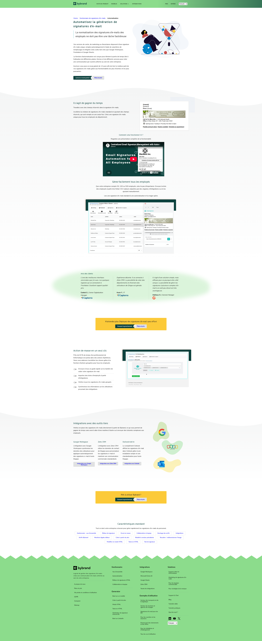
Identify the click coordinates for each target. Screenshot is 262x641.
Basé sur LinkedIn (118, 618)
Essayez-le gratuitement (124, 326)
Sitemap (76, 605)
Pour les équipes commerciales (174, 583)
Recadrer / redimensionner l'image (170, 537)
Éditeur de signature (108, 533)
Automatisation (117, 576)
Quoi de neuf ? (173, 612)
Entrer (173, 3)
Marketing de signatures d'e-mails (177, 578)
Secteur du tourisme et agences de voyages (148, 606)
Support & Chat (173, 595)
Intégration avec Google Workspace (84, 464)
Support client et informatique (174, 572)
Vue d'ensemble (117, 572)
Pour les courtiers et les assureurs (148, 617)
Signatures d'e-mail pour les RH (149, 612)
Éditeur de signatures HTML (121, 580)
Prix (166, 3)
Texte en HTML (133, 542)
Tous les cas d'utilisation (148, 634)
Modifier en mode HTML (115, 542)
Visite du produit (102, 3)
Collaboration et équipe (144, 533)
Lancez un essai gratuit (83, 78)
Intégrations (136, 3)
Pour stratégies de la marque (177, 588)
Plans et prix (98, 78)
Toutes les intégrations (148, 588)
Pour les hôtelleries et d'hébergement (147, 629)
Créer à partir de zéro (122, 537)
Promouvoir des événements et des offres (149, 623)
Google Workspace (146, 572)
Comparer (77, 601)
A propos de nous (79, 584)
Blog (170, 599)
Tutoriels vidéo (173, 604)
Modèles (114, 3)
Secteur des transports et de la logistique (149, 601)
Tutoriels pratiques (174, 608)
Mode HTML (116, 604)
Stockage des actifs (163, 533)
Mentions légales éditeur (102, 537)
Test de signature (149, 542)
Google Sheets (145, 580)
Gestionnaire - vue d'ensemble (86, 533)
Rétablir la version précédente (144, 537)
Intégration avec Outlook (132, 463)
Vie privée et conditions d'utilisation (85, 592)
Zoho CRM (144, 584)
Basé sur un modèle (118, 596)
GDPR (76, 597)
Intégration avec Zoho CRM (108, 463)
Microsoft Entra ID (146, 576)
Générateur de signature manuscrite (120, 613)
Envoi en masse (125, 533)
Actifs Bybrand (83, 537)
